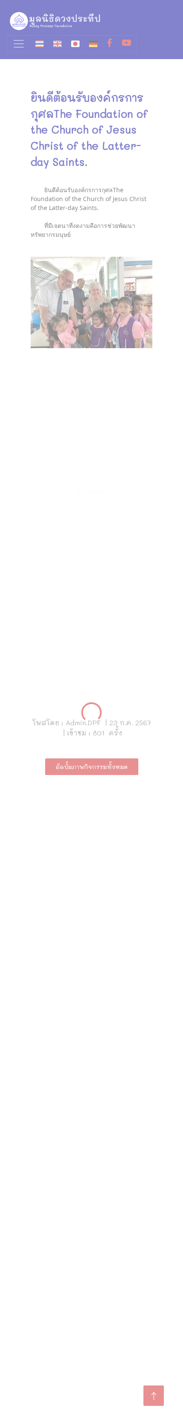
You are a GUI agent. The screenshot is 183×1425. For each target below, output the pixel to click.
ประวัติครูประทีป (42, 1217)
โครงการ (31, 1178)
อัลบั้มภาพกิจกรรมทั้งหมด (92, 767)
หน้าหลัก (92, 1409)
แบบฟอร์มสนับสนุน (48, 1336)
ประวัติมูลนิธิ (36, 1191)
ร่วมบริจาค (34, 1243)
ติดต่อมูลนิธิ (35, 1256)
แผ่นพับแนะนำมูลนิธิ (48, 1310)
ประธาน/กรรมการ (45, 1204)
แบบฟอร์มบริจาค (43, 1323)
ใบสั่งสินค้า (35, 1349)
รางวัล (27, 1230)
